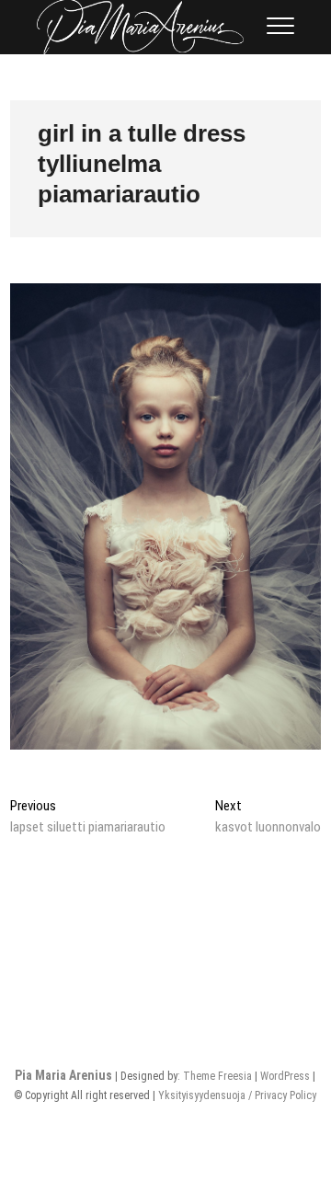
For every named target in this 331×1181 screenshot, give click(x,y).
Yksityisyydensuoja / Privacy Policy (237, 1095)
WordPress (285, 1076)
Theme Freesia (217, 1076)
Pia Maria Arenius (63, 1075)
